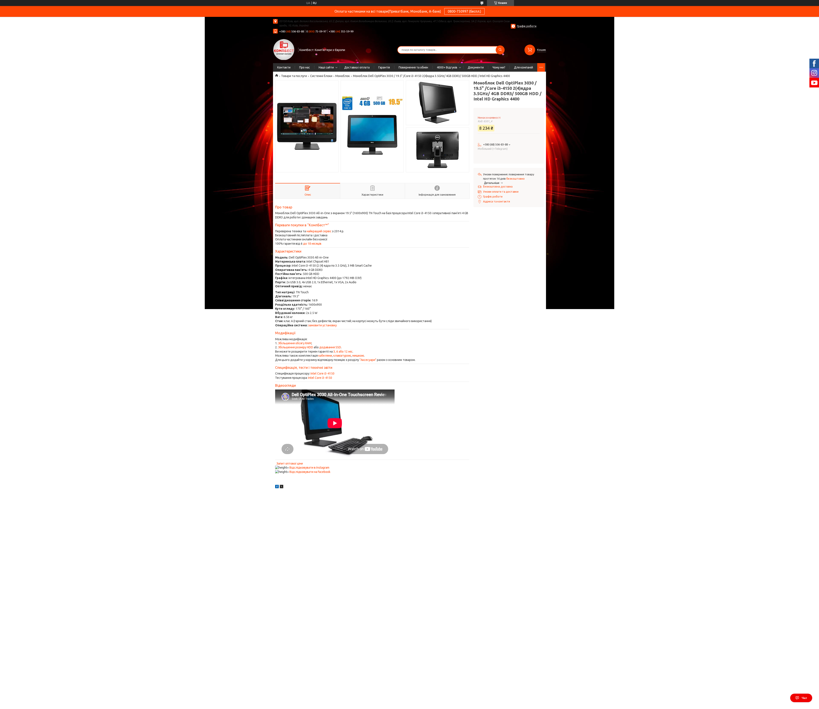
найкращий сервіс (318, 231)
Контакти (283, 67)
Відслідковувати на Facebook (309, 472)
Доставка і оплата (357, 67)
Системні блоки (321, 76)
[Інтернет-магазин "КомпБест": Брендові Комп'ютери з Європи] (283, 49)
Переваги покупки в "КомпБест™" (302, 225)
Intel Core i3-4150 (322, 373)
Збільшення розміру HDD (295, 347)
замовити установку (322, 325)
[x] (281, 487)
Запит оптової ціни (289, 463)
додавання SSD (330, 347)
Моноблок (342, 76)
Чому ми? (498, 67)
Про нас (304, 67)
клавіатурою (342, 355)
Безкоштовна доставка (498, 186)
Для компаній (523, 67)
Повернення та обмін (413, 67)
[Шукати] (500, 49)
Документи (476, 67)
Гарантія (384, 67)
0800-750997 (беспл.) (464, 11)
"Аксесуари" (368, 360)
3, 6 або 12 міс (343, 351)
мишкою (358, 355)
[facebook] (277, 487)
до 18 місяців (312, 243)
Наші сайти (326, 67)
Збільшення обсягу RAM (294, 343)
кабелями (325, 355)
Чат (804, 698)
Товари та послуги (294, 76)
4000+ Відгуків (447, 67)
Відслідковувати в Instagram (309, 467)
